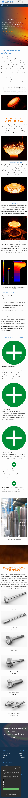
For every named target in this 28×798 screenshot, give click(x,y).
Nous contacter (14, 741)
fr (19, 1)
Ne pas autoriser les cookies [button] (11, 791)
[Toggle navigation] (24, 1)
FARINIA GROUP (7, 753)
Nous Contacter (8, 31)
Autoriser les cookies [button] (11, 788)
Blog (20, 755)
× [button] (19, 767)
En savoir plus (8, 777)
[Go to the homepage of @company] (6, 5)
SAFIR (4, 759)
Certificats (5, 765)
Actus (20, 753)
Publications (22, 757)
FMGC (4, 757)
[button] (11, 794)
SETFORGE (6, 755)
